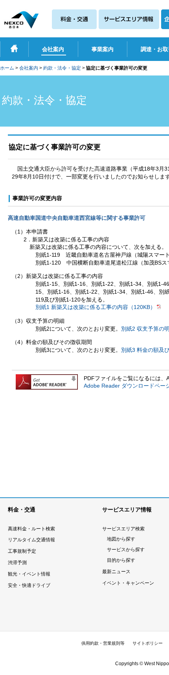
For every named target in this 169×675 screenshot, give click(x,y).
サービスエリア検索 (123, 529)
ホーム (7, 68)
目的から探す (121, 560)
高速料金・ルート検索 (31, 529)
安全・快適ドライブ (29, 585)
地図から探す (121, 539)
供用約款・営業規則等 (103, 643)
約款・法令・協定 (62, 68)
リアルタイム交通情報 (31, 540)
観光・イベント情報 (29, 574)
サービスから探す (126, 549)
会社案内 (28, 68)
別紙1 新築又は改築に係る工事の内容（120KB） (95, 307)
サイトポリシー (147, 643)
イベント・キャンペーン (128, 583)
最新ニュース (116, 571)
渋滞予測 (17, 562)
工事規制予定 (22, 551)
